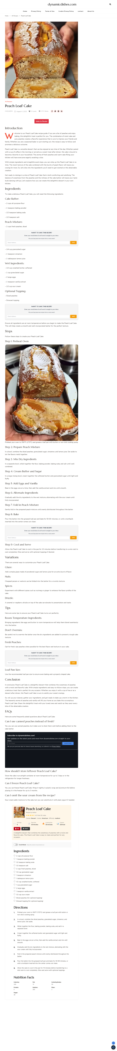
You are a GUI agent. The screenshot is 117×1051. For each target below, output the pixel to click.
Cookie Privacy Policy (66, 11)
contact (80, 11)
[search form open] (110, 4)
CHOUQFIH (9, 111)
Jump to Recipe (41, 121)
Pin (18, 829)
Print (27, 829)
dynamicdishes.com (62, 4)
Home (25, 11)
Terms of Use (49, 11)
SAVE (73, 242)
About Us (90, 11)
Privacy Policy (36, 11)
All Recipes (8, 101)
